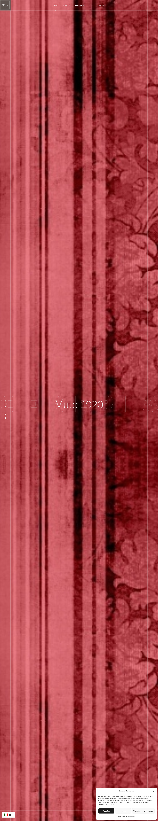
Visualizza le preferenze (143, 811)
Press (91, 5)
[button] (153, 791)
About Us (66, 5)
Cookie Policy (121, 816)
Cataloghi (78, 5)
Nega (123, 811)
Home (56, 5)
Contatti (101, 5)
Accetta (106, 811)
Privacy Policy (130, 816)
